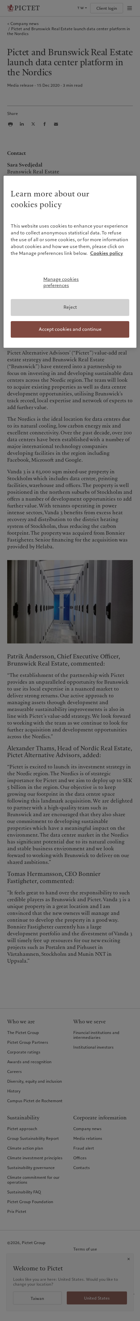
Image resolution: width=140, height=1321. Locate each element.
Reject (70, 307)
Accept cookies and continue (70, 329)
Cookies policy (106, 253)
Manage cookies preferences (61, 282)
